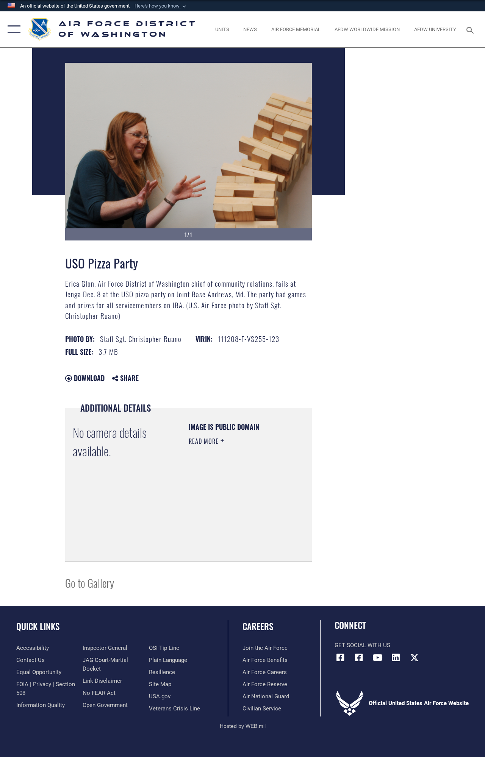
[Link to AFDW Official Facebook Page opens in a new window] (340, 657)
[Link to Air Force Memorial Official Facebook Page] (359, 657)
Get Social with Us (362, 645)
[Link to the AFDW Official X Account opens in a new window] (414, 657)
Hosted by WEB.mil (243, 726)
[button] (161, 6)
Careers (257, 626)
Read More (205, 441)
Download (88, 378)
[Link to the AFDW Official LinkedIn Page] (396, 657)
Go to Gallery (89, 582)
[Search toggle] (471, 29)
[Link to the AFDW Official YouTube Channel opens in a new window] (377, 657)
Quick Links (37, 626)
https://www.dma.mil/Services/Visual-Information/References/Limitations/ (235, 537)
